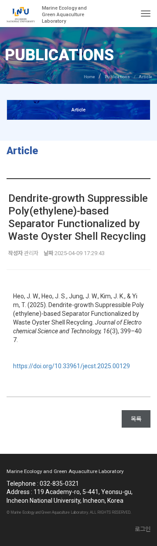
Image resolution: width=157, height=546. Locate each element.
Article (78, 110)
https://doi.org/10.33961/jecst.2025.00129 (71, 366)
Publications (117, 76)
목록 (136, 418)
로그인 (142, 528)
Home (90, 76)
